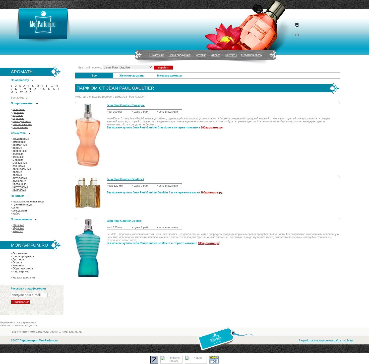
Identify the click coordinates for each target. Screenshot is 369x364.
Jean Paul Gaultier (133, 96)
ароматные (20, 144)
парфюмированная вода (28, 201)
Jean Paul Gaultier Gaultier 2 (125, 179)
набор (16, 213)
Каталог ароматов (24, 277)
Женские (18, 225)
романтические (22, 124)
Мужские (18, 228)
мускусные (20, 162)
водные (17, 147)
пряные (17, 171)
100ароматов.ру (211, 127)
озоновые (19, 165)
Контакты (231, 54)
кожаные (18, 156)
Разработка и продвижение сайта (320, 340)
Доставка (200, 54)
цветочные (19, 183)
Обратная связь (251, 54)
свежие (17, 174)
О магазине (156, 54)
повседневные (22, 121)
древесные (20, 150)
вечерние (19, 109)
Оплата (215, 54)
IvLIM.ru (348, 340)
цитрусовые (20, 186)
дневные (18, 112)
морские (18, 159)
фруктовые (20, 177)
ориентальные (22, 168)
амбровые (19, 141)
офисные (18, 118)
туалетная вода (22, 204)
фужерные (19, 180)
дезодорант (20, 210)
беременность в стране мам (18, 322)
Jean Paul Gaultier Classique (126, 105)
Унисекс (18, 231)
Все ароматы (19, 97)
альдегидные (21, 138)
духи (16, 207)
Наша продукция (179, 54)
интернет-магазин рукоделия (18, 325)
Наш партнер (21, 271)
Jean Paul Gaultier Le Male (124, 220)
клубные (18, 115)
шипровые (19, 189)
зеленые (18, 153)
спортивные (20, 127)
